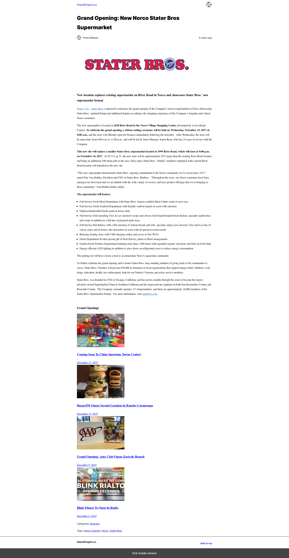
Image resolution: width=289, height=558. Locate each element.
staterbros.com (149, 293)
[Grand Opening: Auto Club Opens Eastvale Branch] (100, 448)
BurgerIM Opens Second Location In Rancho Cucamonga (115, 405)
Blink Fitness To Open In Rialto (97, 507)
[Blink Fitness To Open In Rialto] (100, 499)
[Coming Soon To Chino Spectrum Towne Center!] (100, 346)
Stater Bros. (97, 108)
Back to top (206, 543)
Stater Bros (116, 530)
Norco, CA (83, 108)
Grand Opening (92, 530)
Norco (105, 530)
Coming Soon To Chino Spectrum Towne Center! (109, 354)
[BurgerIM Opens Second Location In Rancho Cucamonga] (100, 397)
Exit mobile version (144, 553)
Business (95, 523)
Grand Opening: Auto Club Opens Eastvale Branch (110, 456)
